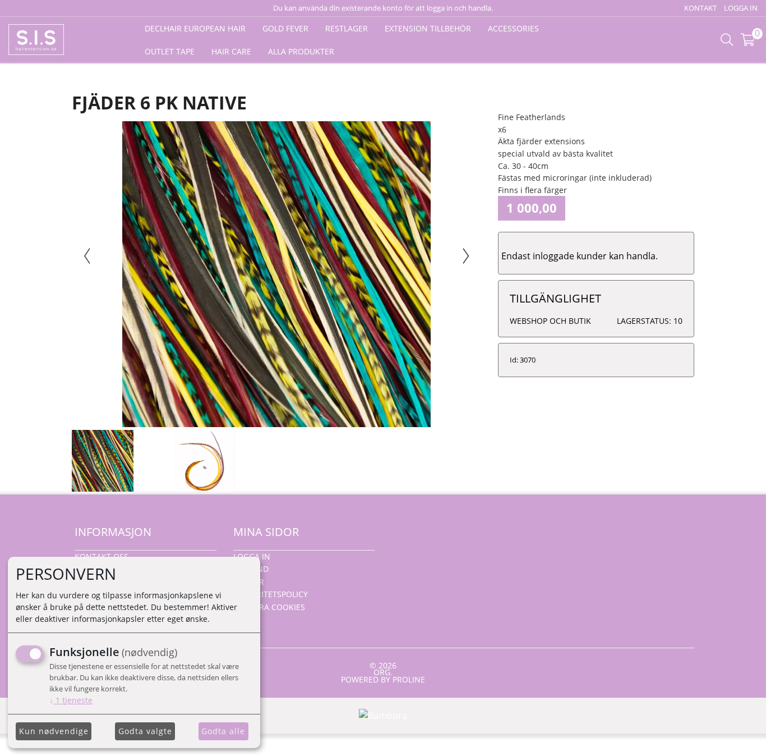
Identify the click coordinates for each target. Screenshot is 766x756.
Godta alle (223, 731)
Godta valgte (145, 731)
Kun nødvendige (54, 731)
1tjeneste (71, 700)
